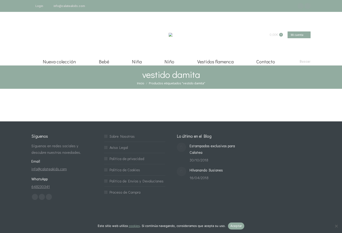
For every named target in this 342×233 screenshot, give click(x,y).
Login (39, 6)
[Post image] (181, 147)
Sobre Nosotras (122, 136)
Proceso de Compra (125, 192)
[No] (336, 226)
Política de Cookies (125, 169)
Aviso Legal (119, 147)
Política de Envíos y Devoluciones (137, 180)
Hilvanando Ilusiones (206, 170)
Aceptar (236, 226)
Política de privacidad (127, 158)
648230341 (40, 186)
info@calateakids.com (69, 6)
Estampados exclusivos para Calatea (212, 149)
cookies (134, 226)
